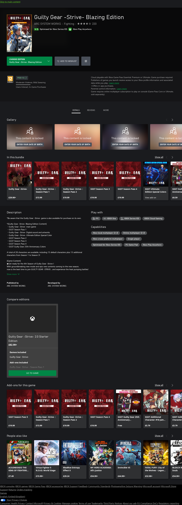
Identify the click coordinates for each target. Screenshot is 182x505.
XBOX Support (71, 486)
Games (3, 492)
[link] (19, 181)
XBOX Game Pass (36, 486)
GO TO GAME (32, 373)
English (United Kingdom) (12, 496)
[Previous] (166, 120)
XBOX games (21, 486)
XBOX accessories (54, 486)
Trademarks (97, 503)
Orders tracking (24, 489)
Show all (159, 156)
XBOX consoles (7, 486)
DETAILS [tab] (76, 110)
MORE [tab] (106, 110)
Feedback (83, 486)
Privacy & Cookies (52, 503)
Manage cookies (70, 503)
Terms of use (84, 503)
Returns (12, 489)
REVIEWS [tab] (91, 110)
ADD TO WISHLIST (68, 61)
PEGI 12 (20, 78)
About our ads (130, 503)
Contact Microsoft (34, 503)
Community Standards (99, 486)
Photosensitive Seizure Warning (126, 486)
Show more (12, 274)
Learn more (114, 83)
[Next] (172, 120)
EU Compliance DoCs (147, 503)
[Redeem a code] (85, 61)
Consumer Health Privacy (12, 503)
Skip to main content (10, 1)
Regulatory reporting (169, 503)
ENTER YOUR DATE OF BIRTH (30, 145)
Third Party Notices (112, 503)
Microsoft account (151, 486)
